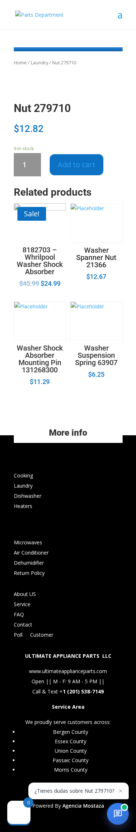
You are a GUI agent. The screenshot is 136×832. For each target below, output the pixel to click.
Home (20, 62)
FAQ (19, 614)
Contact (23, 624)
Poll (18, 634)
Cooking (23, 475)
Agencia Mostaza (83, 805)
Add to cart (76, 164)
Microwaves (28, 542)
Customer (41, 634)
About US (25, 594)
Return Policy (29, 572)
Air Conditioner (31, 552)
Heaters (23, 506)
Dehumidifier (29, 562)
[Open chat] (118, 814)
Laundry (39, 62)
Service (22, 604)
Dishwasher (27, 495)
